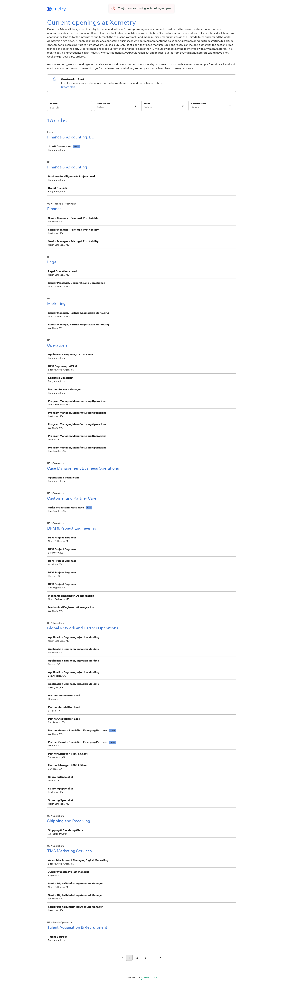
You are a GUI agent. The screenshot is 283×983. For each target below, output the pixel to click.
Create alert (68, 86)
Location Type (198, 103)
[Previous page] (122, 957)
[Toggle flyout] (136, 106)
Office (147, 103)
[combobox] (144, 107)
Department (103, 103)
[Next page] (160, 957)
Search (53, 103)
